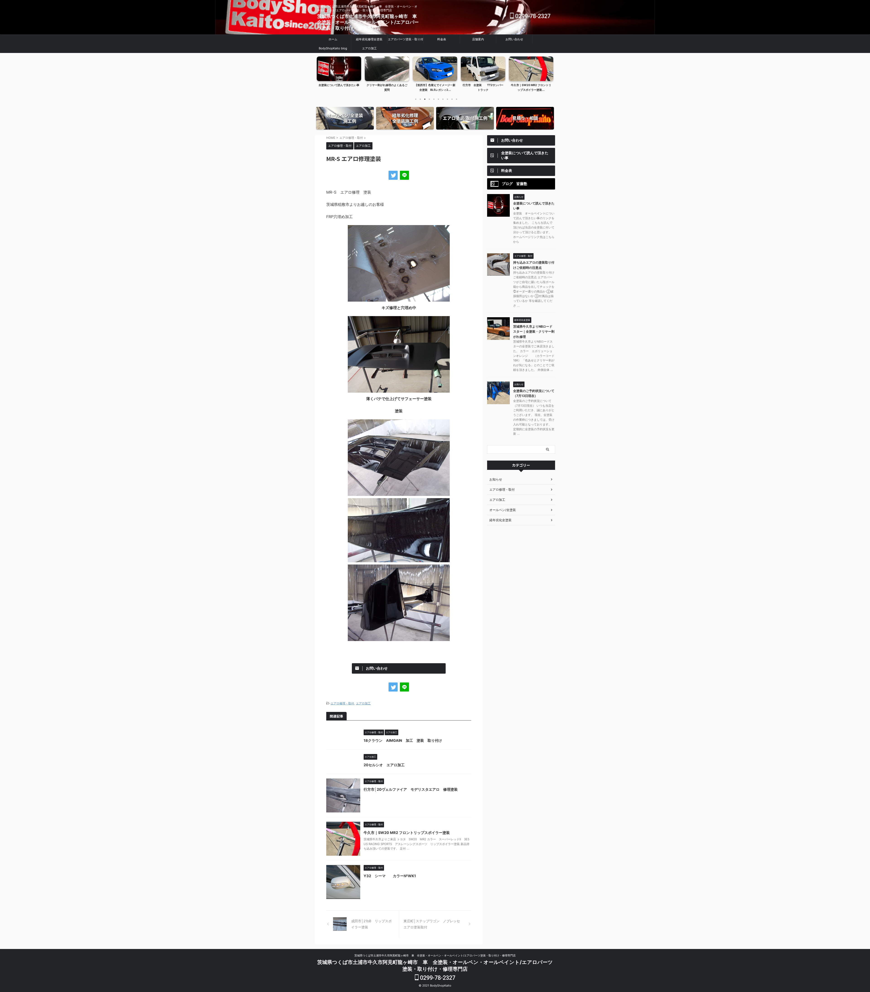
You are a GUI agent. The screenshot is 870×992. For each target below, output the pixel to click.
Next (549, 73)
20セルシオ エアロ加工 (384, 765)
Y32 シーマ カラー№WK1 (390, 876)
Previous (321, 73)
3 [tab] (425, 99)
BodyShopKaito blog (333, 48)
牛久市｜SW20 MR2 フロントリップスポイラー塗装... (483, 87)
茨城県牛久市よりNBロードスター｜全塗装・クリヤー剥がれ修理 (533, 331)
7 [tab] (443, 99)
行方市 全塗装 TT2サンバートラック (435, 87)
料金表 (441, 39)
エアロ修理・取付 (342, 703)
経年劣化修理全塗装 (369, 39)
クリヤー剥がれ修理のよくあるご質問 (339, 87)
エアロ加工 (369, 48)
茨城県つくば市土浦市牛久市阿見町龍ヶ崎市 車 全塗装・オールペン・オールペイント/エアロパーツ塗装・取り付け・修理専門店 (369, 22)
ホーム (333, 39)
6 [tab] (438, 99)
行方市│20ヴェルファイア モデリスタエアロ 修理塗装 (411, 789)
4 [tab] (429, 99)
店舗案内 (478, 39)
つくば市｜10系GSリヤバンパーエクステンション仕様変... (531, 87)
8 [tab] (447, 99)
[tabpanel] (339, 75)
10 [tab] (456, 99)
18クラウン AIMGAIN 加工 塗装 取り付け (403, 740)
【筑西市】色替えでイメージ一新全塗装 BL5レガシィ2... (387, 87)
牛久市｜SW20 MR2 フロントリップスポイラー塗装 (408, 832)
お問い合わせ (514, 39)
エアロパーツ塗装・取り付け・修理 (405, 40)
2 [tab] (420, 99)
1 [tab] (415, 99)
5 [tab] (434, 99)
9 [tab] (452, 99)
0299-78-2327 (532, 16)
